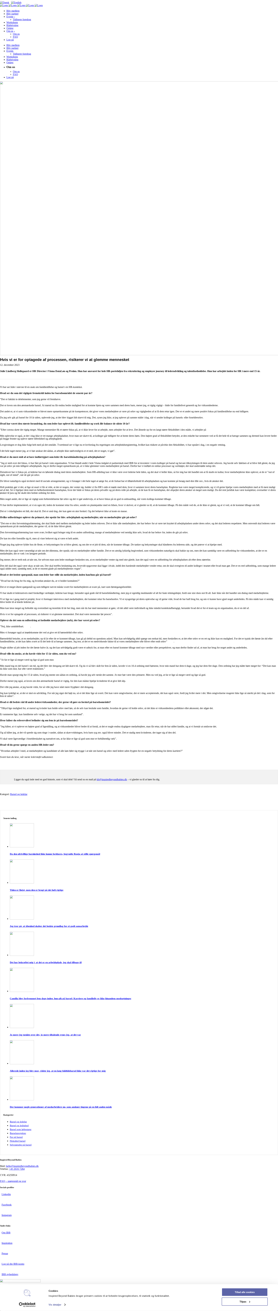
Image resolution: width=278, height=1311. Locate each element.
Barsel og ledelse (18, 794)
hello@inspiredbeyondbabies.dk (22, 1166)
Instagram (7, 1215)
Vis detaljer (55, 1304)
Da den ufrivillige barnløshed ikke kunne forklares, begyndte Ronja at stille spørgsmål (55, 854)
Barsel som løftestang (20, 1129)
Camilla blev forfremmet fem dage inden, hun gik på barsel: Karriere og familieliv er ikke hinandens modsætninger (70, 998)
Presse (5, 1253)
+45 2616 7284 (17, 1169)
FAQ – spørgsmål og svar (13, 1181)
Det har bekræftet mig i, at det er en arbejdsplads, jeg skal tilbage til (46, 962)
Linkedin (6, 1194)
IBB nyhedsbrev (10, 1274)
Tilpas (243, 1301)
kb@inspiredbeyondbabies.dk (112, 779)
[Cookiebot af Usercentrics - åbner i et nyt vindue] (27, 1304)
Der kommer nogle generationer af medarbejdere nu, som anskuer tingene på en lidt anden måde (61, 1107)
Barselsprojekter (18, 1133)
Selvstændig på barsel (21, 1145)
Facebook (7, 1204)
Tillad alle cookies (245, 1292)
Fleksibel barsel (17, 1141)
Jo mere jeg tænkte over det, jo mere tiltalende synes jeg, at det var (45, 1034)
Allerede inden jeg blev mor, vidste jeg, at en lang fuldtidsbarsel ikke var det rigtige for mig (58, 1071)
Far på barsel (16, 1137)
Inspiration (7, 1243)
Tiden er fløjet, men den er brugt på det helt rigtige (36, 890)
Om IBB (6, 1232)
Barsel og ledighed (19, 1125)
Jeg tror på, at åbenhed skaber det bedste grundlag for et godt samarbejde (49, 926)
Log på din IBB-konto (13, 1264)
